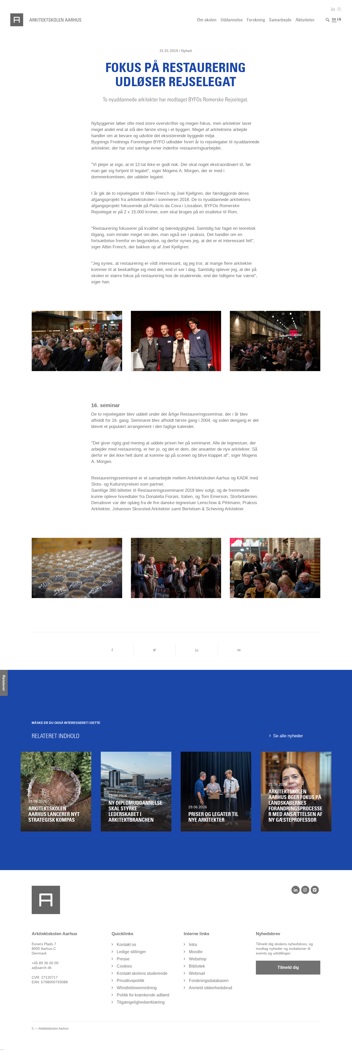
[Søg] (327, 20)
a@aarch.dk (42, 968)
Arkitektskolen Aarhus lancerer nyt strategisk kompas (54, 814)
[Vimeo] (315, 890)
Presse (123, 959)
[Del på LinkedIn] (197, 650)
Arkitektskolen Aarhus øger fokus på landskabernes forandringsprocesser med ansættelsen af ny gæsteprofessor (295, 806)
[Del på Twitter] (155, 650)
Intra (193, 944)
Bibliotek (197, 966)
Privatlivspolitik (130, 980)
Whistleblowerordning (137, 988)
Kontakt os (126, 944)
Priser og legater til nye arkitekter (213, 817)
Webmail (197, 973)
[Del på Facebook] (112, 650)
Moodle (196, 952)
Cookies (124, 966)
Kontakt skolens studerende (142, 973)
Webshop (197, 959)
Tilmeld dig (288, 967)
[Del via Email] (239, 650)
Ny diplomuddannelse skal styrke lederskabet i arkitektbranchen (135, 811)
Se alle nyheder (288, 735)
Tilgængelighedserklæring (141, 1002)
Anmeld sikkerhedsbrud (210, 988)
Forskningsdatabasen (209, 980)
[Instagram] (305, 890)
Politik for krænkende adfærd (143, 995)
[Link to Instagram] (339, 9)
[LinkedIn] (295, 890)
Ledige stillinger (131, 952)
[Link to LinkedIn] (333, 9)
